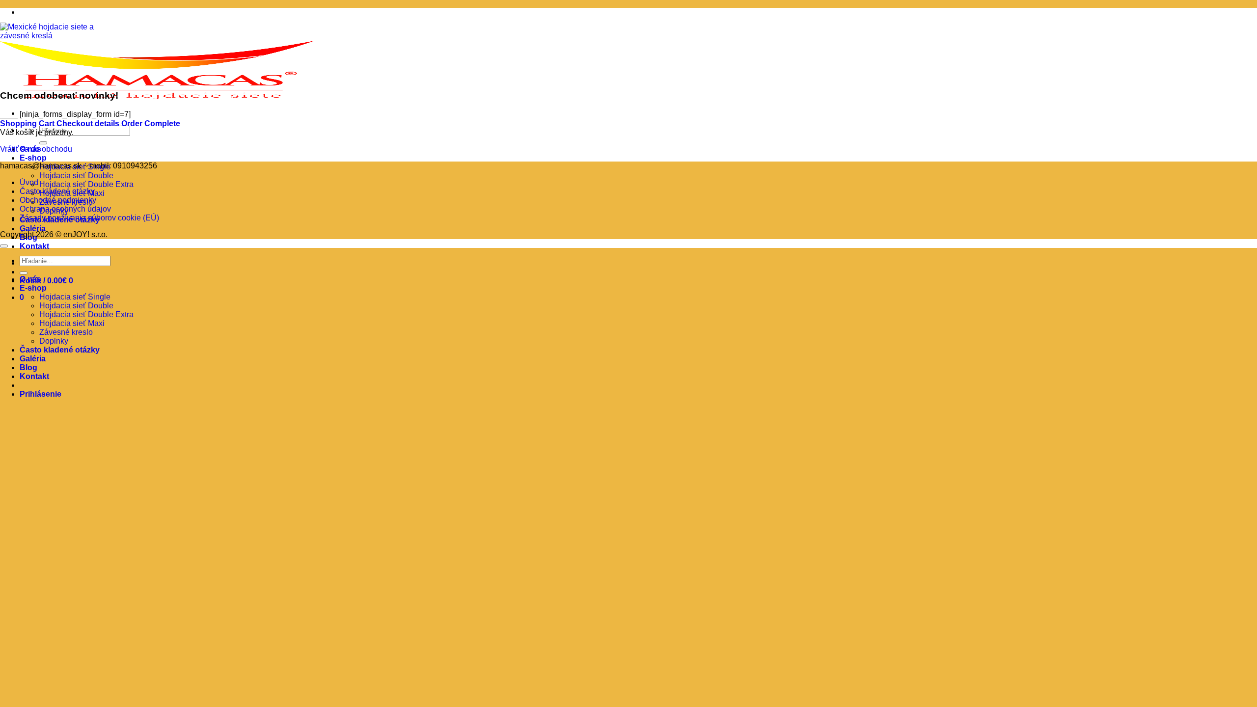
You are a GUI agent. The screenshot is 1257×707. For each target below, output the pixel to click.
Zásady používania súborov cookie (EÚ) (89, 218)
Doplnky (53, 341)
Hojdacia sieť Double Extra (86, 184)
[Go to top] (4, 246)
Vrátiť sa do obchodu (36, 149)
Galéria (33, 228)
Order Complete (150, 123)
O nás (30, 279)
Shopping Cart (28, 123)
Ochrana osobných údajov (65, 209)
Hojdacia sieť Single (74, 297)
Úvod (29, 182)
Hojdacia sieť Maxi (72, 323)
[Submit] (43, 142)
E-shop (33, 158)
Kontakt (34, 246)
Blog (28, 367)
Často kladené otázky (57, 191)
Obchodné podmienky (58, 200)
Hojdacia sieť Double (76, 175)
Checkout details (88, 123)
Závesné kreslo (66, 332)
